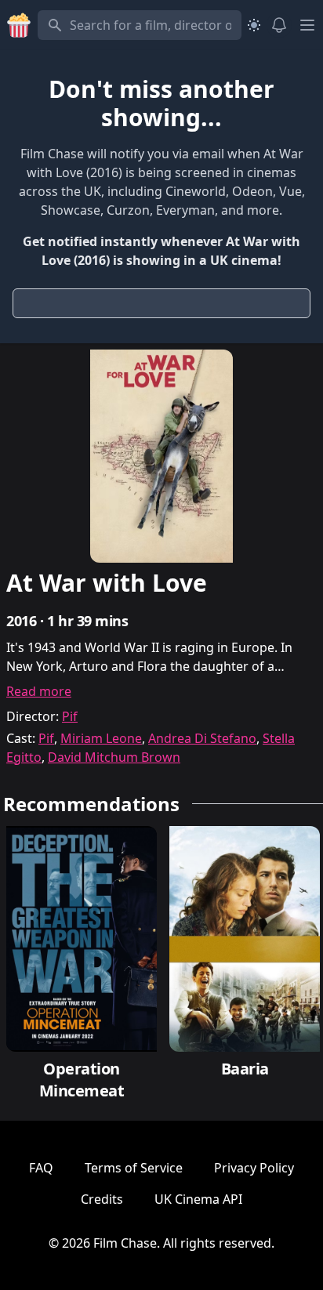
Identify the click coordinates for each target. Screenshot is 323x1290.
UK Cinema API (198, 1199)
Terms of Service (134, 1167)
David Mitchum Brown (114, 757)
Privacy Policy (254, 1167)
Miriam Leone (101, 738)
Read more (38, 691)
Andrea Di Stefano (202, 738)
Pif (70, 716)
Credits (102, 1199)
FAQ (41, 1167)
